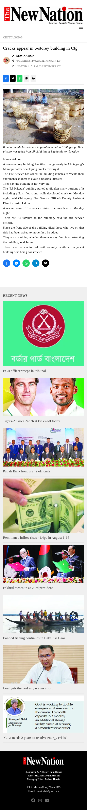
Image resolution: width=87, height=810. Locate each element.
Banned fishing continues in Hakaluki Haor (34, 638)
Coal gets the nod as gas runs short (28, 688)
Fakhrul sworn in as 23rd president (28, 588)
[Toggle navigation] (81, 28)
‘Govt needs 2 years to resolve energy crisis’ (35, 738)
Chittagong (12, 37)
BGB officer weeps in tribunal (24, 371)
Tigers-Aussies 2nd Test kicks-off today (31, 421)
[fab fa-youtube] (47, 800)
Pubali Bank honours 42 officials (26, 471)
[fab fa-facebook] (33, 800)
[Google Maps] (54, 800)
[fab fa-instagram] (40, 800)
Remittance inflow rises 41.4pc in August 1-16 (36, 538)
